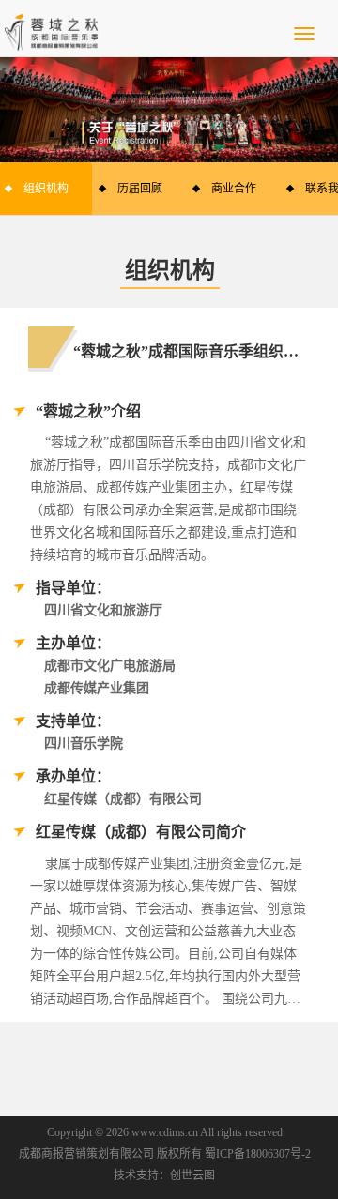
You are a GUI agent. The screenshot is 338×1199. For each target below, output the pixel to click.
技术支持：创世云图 (164, 1175)
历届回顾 (139, 188)
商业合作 (233, 188)
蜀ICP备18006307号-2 (258, 1154)
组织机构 (46, 188)
